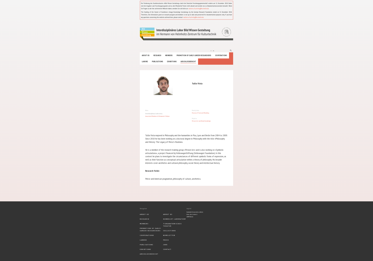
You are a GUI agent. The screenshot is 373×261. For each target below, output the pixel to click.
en (213, 51)
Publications (157, 61)
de (211, 51)
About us (145, 55)
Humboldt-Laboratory (174, 219)
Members (169, 55)
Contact (167, 249)
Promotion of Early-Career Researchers (194, 55)
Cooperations (221, 55)
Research (157, 55)
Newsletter (169, 235)
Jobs (165, 245)
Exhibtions (172, 61)
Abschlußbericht (188, 61)
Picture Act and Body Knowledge (201, 121)
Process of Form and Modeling (200, 113)
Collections (169, 231)
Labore (145, 61)
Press (166, 240)
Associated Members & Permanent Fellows (157, 116)
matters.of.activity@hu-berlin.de (199, 8)
